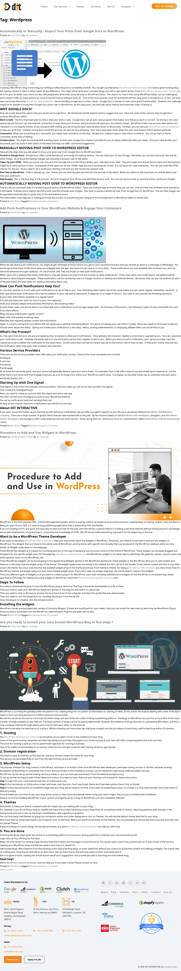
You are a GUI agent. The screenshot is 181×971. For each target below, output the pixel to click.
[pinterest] (123, 883)
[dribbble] (137, 883)
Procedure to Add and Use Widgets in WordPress (38, 432)
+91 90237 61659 (14, 930)
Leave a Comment (49, 201)
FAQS (145, 892)
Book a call (12, 959)
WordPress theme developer (133, 87)
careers (124, 892)
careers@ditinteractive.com (17, 935)
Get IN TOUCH (164, 6)
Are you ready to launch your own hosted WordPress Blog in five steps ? (56, 622)
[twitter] (110, 883)
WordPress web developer (142, 567)
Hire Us (168, 892)
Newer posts (6, 869)
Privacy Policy (170, 966)
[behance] (144, 883)
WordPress (15, 201)
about (104, 892)
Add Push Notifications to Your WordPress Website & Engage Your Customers (61, 208)
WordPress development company (160, 91)
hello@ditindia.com (13, 951)
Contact (155, 892)
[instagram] (130, 883)
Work (135, 892)
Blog (113, 892)
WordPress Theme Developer (82, 826)
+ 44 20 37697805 (44, 930)
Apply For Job (34, 959)
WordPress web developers (40, 101)
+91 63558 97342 (14, 946)
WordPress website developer (164, 126)
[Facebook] (103, 883)
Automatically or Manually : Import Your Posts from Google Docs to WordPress (62, 31)
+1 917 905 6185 (72, 930)
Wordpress (34, 201)
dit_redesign (31, 35)
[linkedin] (116, 883)
